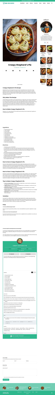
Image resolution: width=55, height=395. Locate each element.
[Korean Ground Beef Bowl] (29, 388)
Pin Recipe (12, 254)
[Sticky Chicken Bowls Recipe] (4, 388)
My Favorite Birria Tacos (47, 388)
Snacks (48, 3)
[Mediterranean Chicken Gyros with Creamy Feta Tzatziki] (17, 388)
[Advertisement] (24, 10)
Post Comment (6, 379)
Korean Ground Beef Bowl (35, 388)
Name (4, 360)
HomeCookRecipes (6, 393)
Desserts (36, 3)
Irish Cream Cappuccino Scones (49, 65)
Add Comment (5, 368)
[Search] (51, 3)
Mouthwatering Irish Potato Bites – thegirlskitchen (49, 76)
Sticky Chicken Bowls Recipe (10, 388)
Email (15, 360)
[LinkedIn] (26, 71)
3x (35, 272)
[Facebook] (6, 71)
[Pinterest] (19, 71)
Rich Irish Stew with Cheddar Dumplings (43, 76)
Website (27, 360)
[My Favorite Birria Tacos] (42, 388)
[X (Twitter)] (13, 71)
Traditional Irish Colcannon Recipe (49, 53)
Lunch (27, 3)
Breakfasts (22, 3)
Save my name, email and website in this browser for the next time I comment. (14, 377)
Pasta (40, 3)
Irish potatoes (49, 86)
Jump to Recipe (19, 84)
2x (33, 272)
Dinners (31, 3)
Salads (44, 3)
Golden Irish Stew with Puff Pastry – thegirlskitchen (43, 65)
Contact (27, 393)
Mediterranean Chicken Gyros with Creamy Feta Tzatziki (23, 388)
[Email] (33, 71)
